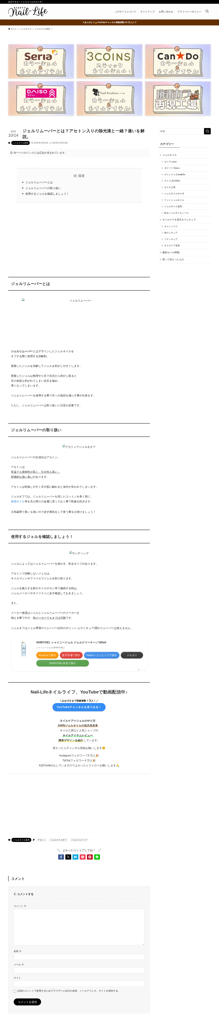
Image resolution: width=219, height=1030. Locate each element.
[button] (61, 857)
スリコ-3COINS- (172, 181)
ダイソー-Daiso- (172, 168)
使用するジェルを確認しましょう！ (47, 193)
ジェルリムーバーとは (39, 182)
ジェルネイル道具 (20, 143)
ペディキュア (171, 239)
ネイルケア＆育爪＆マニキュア (179, 219)
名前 (18, 951)
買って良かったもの (173, 259)
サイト (17, 977)
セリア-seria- (170, 162)
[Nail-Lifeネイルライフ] (28, 11)
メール (19, 964)
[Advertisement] (79, 238)
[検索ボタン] (207, 11)
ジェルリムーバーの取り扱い (43, 188)
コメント (20, 906)
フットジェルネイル (174, 200)
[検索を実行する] (207, 131)
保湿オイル (18, 501)
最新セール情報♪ (171, 252)
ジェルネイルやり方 (174, 193)
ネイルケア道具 (172, 245)
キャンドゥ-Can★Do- (175, 174)
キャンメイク (171, 226)
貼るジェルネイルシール (176, 213)
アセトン (41, 840)
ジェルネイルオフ (58, 840)
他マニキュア (171, 233)
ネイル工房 (169, 187)
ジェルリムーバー (79, 840)
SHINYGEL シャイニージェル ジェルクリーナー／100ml (71, 642)
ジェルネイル (169, 155)
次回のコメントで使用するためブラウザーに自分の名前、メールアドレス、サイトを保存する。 (68, 990)
